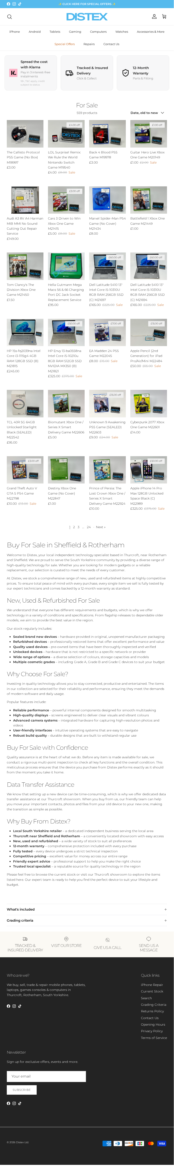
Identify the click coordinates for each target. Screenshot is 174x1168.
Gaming (75, 31)
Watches (121, 31)
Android (35, 31)
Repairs (89, 44)
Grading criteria (20, 920)
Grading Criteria (153, 1005)
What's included (21, 909)
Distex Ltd (22, 1142)
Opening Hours (153, 1024)
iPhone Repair (152, 985)
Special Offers (65, 44)
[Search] (9, 16)
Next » (100, 527)
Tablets (55, 31)
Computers (98, 31)
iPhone (14, 31)
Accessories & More (150, 31)
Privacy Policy (152, 1031)
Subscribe (22, 1090)
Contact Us (111, 44)
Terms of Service (154, 1038)
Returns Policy (152, 1011)
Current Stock (152, 991)
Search (146, 998)
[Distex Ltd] (87, 17)
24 (89, 527)
